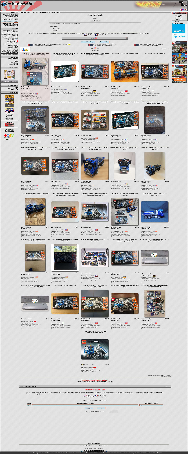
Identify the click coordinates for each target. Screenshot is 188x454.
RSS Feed (177, 21)
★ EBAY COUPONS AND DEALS (10, 54)
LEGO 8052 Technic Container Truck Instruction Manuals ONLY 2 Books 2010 (155, 102)
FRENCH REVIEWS (13, 58)
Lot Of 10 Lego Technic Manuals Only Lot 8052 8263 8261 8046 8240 (95, 240)
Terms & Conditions (98, 448)
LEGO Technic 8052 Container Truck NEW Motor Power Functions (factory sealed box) (65, 194)
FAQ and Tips (12, 39)
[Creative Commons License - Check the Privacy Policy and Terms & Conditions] (9, 130)
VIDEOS (16, 60)
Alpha (29, 403)
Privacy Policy (88, 448)
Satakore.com (101, 412)
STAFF (16, 87)
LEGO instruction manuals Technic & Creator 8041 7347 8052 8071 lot (95, 102)
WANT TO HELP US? (12, 88)
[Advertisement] (179, 112)
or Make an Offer (25, 88)
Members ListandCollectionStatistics (178, 17)
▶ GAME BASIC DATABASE (11, 24)
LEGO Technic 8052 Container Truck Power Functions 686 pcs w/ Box (95, 286)
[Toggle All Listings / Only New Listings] (30, 45)
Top (164, 386)
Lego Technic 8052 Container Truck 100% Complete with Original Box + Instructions (95, 54)
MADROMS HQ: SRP (13, 64)
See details (151, 453)
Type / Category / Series (151, 403)
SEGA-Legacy (9, 118)
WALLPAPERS (14, 62)
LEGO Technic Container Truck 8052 (155, 53)
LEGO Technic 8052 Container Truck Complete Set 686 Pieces (155, 148)
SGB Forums (9, 114)
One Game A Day (179, 23)
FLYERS (16, 61)
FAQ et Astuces (11, 41)
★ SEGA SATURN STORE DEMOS (9, 34)
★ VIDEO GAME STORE (12, 35)
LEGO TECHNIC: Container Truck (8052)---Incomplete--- (154, 194)
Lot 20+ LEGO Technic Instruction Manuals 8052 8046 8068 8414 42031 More (154, 286)
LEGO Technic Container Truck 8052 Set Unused (65, 102)
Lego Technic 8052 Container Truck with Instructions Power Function (95, 332)
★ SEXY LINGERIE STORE (11, 52)
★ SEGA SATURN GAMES (11, 15)
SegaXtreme (9, 119)
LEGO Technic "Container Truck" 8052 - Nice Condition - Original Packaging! (125, 240)
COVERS (16, 63)
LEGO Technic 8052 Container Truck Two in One (125, 53)
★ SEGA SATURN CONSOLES (10, 18)
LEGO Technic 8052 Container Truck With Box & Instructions (125, 194)
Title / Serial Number (85, 403)
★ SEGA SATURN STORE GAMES (9, 33)
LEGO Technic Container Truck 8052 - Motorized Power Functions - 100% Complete (35, 54)
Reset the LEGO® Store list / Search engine (95, 400)
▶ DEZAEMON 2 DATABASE (11, 25)
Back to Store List (166, 48)
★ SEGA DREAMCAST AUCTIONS (12, 46)
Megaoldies (9, 117)
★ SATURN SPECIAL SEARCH (10, 19)
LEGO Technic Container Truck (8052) (65, 285)
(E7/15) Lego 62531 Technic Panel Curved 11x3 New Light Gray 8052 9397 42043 (154, 240)
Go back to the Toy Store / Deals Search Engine (95, 397)
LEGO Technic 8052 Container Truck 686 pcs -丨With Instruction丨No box (35, 102)
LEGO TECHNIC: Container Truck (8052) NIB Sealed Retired (125, 286)
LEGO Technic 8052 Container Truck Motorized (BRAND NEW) (65, 240)
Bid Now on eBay (25, 86)
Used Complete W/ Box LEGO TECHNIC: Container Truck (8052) (125, 102)
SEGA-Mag (9, 115)
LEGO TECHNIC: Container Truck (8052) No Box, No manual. (124, 148)
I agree (159, 453)
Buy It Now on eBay (56, 86)
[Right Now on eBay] (25, 51)
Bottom (168, 386)
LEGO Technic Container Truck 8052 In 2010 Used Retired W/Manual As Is (95, 148)
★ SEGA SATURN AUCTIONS (10, 44)
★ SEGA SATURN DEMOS (11, 16)
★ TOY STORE (14, 49)
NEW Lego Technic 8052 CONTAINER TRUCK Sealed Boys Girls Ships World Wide (65, 54)
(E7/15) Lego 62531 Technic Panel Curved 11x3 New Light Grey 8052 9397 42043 (35, 286)
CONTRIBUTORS (13, 89)
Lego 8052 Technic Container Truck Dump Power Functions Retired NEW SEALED (65, 148)
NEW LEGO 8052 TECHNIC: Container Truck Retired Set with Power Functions (35, 148)
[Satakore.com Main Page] (22, 6)
